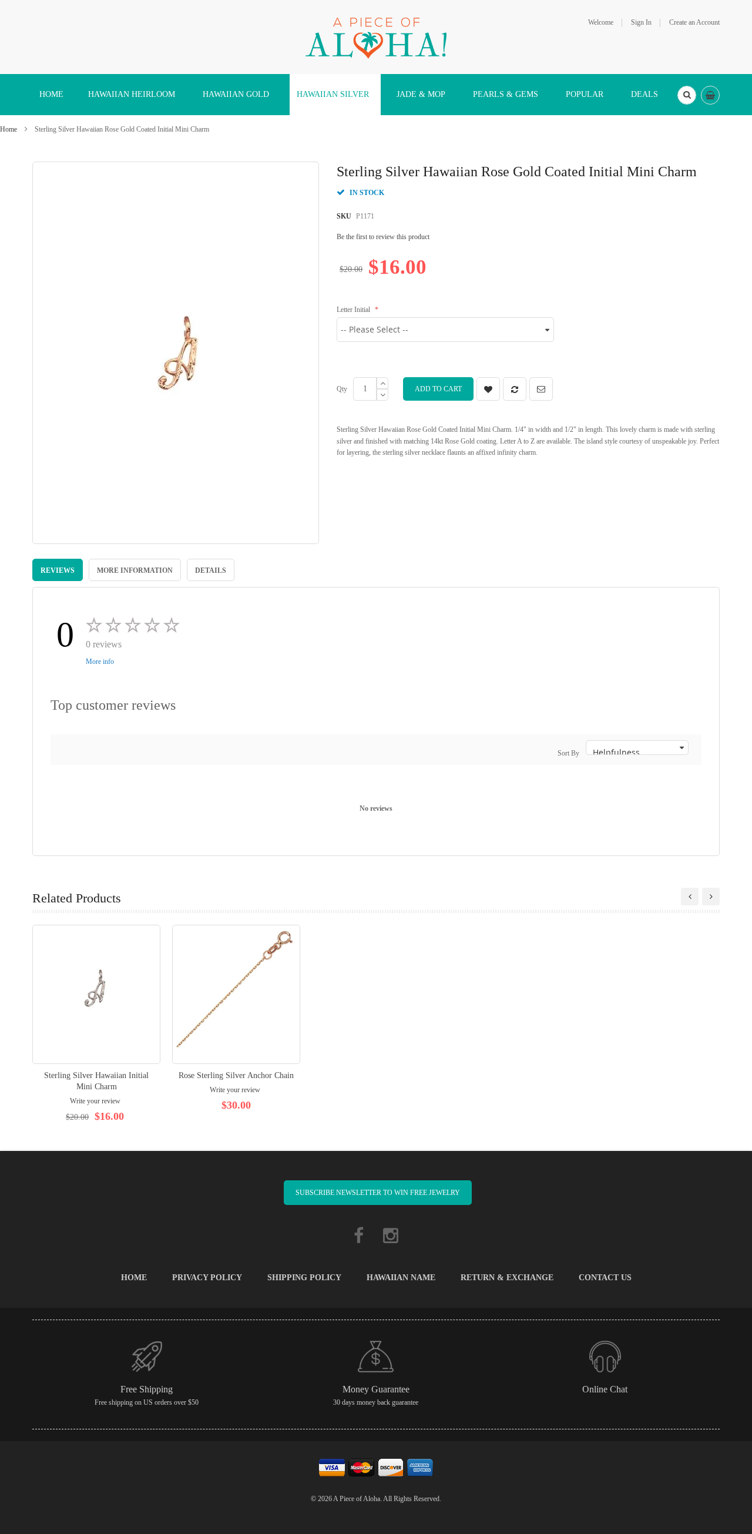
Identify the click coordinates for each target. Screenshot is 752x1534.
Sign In (641, 22)
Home (8, 129)
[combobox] (686, 95)
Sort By (568, 753)
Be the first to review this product (383, 237)
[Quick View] (96, 994)
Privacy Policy (207, 1277)
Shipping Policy (304, 1277)
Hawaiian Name (401, 1277)
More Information (135, 570)
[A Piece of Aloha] (376, 36)
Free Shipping (146, 1389)
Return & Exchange (507, 1277)
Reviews (58, 570)
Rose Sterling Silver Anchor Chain (236, 1075)
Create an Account (694, 22)
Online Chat (604, 1389)
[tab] (57, 570)
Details (210, 570)
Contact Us (605, 1277)
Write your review (95, 1101)
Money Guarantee (376, 1389)
